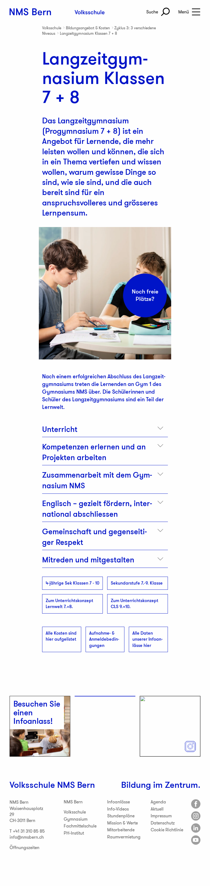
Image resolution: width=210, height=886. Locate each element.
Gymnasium (76, 819)
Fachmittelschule (80, 826)
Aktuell (157, 809)
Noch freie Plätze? (145, 295)
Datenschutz (163, 823)
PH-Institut (74, 833)
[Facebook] (195, 804)
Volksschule (51, 28)
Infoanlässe (118, 802)
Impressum (161, 816)
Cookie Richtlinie (167, 830)
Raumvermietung (124, 837)
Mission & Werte (122, 823)
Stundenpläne (121, 816)
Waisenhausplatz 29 (26, 811)
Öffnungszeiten (24, 847)
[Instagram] (195, 816)
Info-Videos (118, 809)
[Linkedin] (195, 828)
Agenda (158, 802)
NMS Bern (76, 785)
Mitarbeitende (121, 830)
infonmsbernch (27, 837)
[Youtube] (195, 840)
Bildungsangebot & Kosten (88, 28)
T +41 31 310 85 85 (27, 831)
